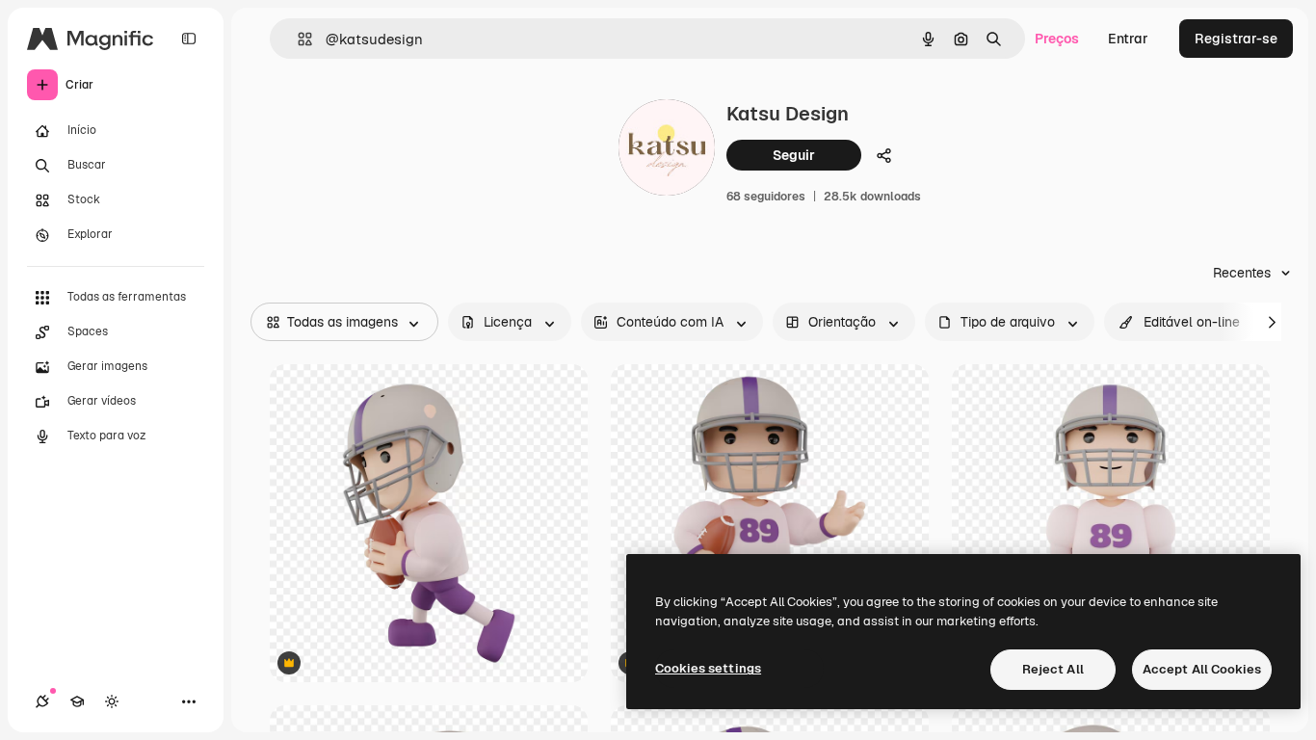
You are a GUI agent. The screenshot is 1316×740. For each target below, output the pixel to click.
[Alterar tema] (111, 701)
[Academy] (77, 701)
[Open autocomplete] (297, 39)
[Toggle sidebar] (188, 38)
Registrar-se (1236, 38)
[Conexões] (42, 701)
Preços (1057, 38)
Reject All (1053, 669)
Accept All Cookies (1202, 669)
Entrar (1128, 38)
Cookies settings (708, 668)
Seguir (794, 155)
